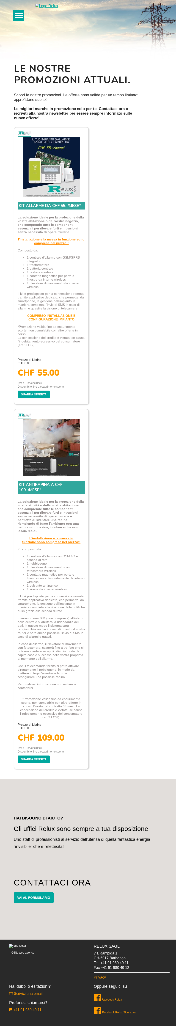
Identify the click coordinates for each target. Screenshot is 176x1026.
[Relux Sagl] (46, 5)
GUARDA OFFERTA (34, 394)
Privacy (100, 977)
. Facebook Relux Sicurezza (118, 1012)
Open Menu (18, 15)
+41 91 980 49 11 (114, 963)
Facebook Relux (111, 999)
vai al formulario (33, 897)
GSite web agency (22, 952)
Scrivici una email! (28, 994)
